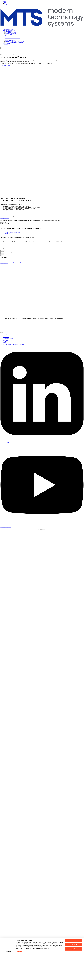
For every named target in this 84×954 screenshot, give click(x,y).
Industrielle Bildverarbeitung (10, 34)
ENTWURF (5, 231)
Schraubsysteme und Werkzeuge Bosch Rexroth (14, 41)
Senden (2, 253)
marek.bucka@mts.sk (19, 262)
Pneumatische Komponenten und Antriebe (13, 39)
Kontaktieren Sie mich (5, 223)
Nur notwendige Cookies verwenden (73, 949)
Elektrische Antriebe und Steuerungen (12, 38)
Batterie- (6, 43)
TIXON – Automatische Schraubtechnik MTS (14, 42)
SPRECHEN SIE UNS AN (5, 65)
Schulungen (8, 45)
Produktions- (8, 29)
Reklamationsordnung (7, 340)
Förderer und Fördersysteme (10, 33)
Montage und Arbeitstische (10, 32)
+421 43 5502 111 (4, 344)
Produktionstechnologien (8, 335)
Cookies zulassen (74, 940)
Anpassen (73, 944)
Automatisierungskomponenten (9, 334)
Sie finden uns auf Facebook (18, 344)
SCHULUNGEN (6, 233)
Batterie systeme (6, 337)
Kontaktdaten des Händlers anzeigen (7, 262)
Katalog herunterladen (4, 218)
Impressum (5, 341)
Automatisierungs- (9, 30)
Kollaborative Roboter (9, 35)
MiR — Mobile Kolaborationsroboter (12, 36)
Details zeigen (19, 951)
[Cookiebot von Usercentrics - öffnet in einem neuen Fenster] (8, 952)
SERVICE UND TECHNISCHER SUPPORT (12, 232)
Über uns (5, 1)
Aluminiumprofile (8, 31)
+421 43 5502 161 (4, 263)
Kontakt (4, 2)
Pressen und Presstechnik (10, 40)
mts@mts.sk (10, 344)
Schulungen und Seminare (8, 338)
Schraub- (6, 44)
